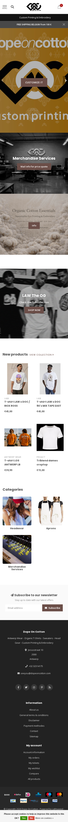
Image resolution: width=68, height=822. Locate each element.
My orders (34, 757)
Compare (34, 773)
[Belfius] (17, 794)
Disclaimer (34, 720)
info (34, 225)
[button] (2, 80)
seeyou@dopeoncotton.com (36, 673)
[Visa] (44, 800)
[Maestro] (48, 794)
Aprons (40, 498)
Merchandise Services (14, 536)
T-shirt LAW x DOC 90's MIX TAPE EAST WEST (49, 406)
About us (34, 709)
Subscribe (54, 607)
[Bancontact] (13, 800)
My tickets (34, 762)
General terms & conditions (34, 715)
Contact (34, 731)
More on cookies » (44, 818)
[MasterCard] (59, 794)
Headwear (8, 498)
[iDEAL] (28, 794)
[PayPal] (23, 800)
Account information (34, 752)
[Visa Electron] (55, 800)
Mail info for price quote (34, 166)
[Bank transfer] (7, 794)
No (31, 818)
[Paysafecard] (34, 800)
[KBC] (38, 794)
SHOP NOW (34, 310)
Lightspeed (57, 809)
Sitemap (34, 736)
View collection (40, 355)
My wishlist (34, 768)
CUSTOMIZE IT (34, 82)
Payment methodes (34, 725)
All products (34, 778)
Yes (24, 818)
